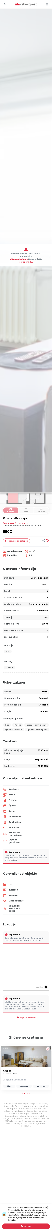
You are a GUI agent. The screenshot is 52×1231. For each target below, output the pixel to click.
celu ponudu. (26, 262)
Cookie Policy (14, 1215)
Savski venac (21, 523)
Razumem (26, 1226)
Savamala (8, 523)
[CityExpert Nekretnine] (26, 4)
